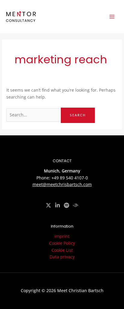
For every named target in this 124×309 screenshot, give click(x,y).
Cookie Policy (62, 243)
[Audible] (75, 205)
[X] (48, 205)
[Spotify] (66, 205)
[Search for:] (33, 115)
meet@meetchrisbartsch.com (62, 184)
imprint (62, 236)
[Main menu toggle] (112, 17)
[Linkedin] (57, 205)
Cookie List (62, 250)
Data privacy (62, 257)
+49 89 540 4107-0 (69, 178)
